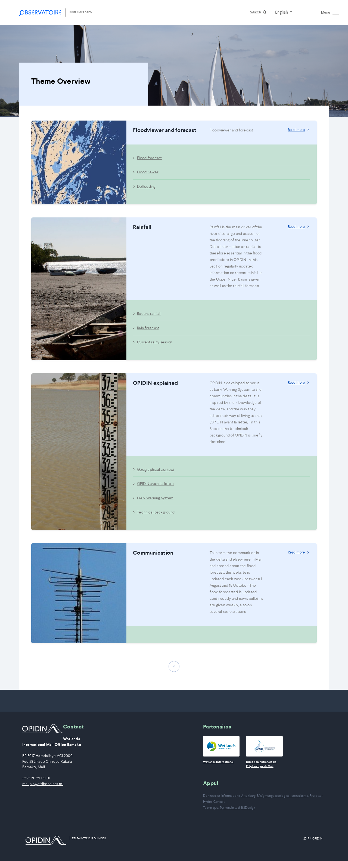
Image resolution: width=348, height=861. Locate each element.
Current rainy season (154, 342)
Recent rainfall (149, 313)
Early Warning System (155, 498)
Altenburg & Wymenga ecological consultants (274, 796)
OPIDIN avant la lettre (155, 483)
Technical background (156, 512)
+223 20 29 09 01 (36, 778)
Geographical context (155, 469)
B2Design (248, 807)
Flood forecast (149, 157)
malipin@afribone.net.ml (42, 784)
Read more (296, 129)
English (282, 12)
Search (255, 12)
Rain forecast (148, 327)
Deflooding (146, 186)
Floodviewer (148, 172)
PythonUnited (230, 807)
